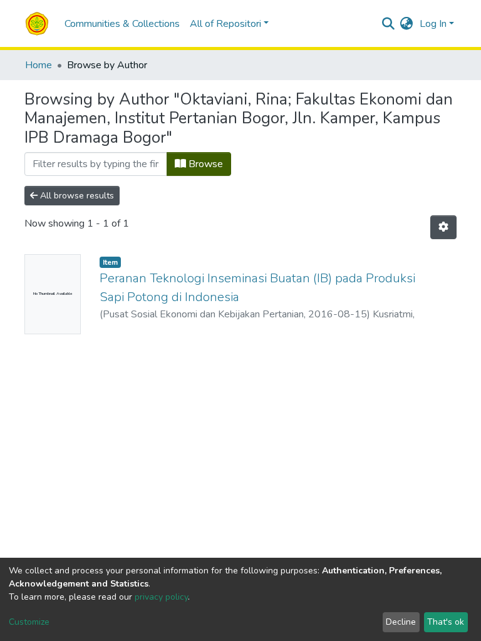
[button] (406, 23)
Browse (204, 164)
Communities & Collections (122, 24)
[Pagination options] (443, 227)
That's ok (445, 622)
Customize (29, 622)
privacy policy (161, 597)
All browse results (76, 196)
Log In (433, 24)
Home (38, 65)
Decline (401, 622)
